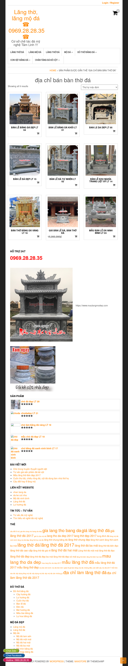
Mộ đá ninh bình (21, 498)
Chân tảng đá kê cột (46, 59)
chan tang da (19, 492)
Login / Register (110, 2)
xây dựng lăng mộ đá (23, 573)
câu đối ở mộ (15, 531)
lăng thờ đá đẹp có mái (65, 556)
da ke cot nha (20, 495)
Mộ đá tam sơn (23, 636)
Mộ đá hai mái (23, 642)
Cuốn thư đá (22, 600)
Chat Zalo (11, 650)
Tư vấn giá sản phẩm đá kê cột (28, 472)
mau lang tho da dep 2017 (51, 563)
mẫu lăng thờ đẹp (28, 567)
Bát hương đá (23, 609)
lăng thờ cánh (97, 539)
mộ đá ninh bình (45, 568)
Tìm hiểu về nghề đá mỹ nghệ (28, 518)
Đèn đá (20, 606)
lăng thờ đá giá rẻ (42, 550)
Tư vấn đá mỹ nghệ (23, 515)
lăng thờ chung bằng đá (56, 539)
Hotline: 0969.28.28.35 (17, 660)
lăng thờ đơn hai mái (94, 557)
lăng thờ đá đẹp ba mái (41, 556)
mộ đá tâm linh (57, 568)
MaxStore (80, 661)
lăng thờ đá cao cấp (21, 550)
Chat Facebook (14, 655)
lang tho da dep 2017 (60, 536)
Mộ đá (67, 52)
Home (53, 70)
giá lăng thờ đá (96, 530)
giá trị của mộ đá (40, 536)
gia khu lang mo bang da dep (31, 531)
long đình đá (103, 536)
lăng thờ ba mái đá (37, 540)
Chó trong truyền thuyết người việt (30, 468)
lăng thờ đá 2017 (57, 544)
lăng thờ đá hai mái (64, 550)
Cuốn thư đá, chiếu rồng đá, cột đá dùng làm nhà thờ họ (41, 478)
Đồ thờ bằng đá (86, 52)
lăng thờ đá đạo (107, 550)
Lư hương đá (19, 504)
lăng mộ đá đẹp (23, 540)
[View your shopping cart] (115, 13)
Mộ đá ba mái (23, 645)
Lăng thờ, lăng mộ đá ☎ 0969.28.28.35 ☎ (26, 24)
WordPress (57, 661)
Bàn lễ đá (21, 603)
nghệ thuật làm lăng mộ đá (73, 568)
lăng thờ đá (28, 544)
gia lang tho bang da (61, 530)
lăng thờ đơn (81, 557)
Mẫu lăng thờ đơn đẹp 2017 (27, 475)
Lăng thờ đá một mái (88, 550)
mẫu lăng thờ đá (78, 562)
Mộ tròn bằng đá (24, 648)
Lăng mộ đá (35, 52)
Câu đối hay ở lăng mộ (24, 481)
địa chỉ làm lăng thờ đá (84, 572)
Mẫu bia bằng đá (24, 613)
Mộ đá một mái (23, 639)
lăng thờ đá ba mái (86, 545)
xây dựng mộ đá (38, 573)
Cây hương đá (23, 594)
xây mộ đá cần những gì (54, 573)
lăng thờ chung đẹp (79, 539)
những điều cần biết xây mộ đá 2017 (97, 568)
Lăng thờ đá (17, 52)
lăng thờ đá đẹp (20, 556)
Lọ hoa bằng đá (24, 616)
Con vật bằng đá (19, 59)
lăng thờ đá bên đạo (108, 545)
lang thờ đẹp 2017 (85, 536)
